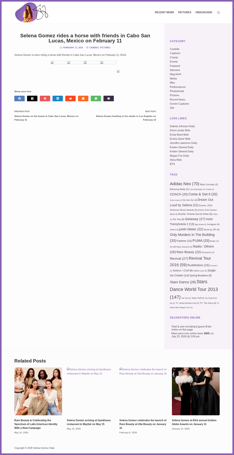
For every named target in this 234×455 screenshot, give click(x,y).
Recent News (164, 12)
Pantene (184, 240)
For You (178, 219)
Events (174, 61)
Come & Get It (202, 194)
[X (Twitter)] (32, 98)
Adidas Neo (184, 183)
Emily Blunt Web (179, 134)
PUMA (200, 241)
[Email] (108, 98)
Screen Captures (179, 103)
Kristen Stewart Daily (182, 147)
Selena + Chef (183, 270)
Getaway (195, 219)
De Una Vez (190, 200)
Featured (175, 66)
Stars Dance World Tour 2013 (194, 289)
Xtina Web (176, 160)
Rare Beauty (189, 252)
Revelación (208, 252)
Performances (178, 87)
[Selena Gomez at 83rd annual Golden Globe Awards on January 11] (196, 391)
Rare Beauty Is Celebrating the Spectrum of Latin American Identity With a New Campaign (35, 424)
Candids (94, 47)
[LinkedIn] (58, 98)
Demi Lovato (176, 200)
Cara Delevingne (197, 189)
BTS (172, 164)
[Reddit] (70, 98)
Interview (175, 70)
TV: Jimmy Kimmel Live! (187, 303)
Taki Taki (186, 298)
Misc (172, 82)
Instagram (213, 224)
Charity (174, 57)
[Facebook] (19, 98)
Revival (179, 258)
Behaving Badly (179, 189)
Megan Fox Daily (179, 155)
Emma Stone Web (180, 138)
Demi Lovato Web (180, 130)
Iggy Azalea (200, 224)
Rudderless (198, 265)
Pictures (184, 12)
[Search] (218, 12)
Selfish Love (200, 271)
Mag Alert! (175, 74)
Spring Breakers (201, 275)
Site (172, 108)
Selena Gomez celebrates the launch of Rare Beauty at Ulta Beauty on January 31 (142, 424)
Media (173, 78)
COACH (179, 194)
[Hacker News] (83, 98)
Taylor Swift (197, 298)
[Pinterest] (45, 98)
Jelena (174, 230)
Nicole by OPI (212, 229)
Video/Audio (203, 12)
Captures (175, 53)
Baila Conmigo (209, 184)
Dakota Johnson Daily (182, 126)
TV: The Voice (208, 303)
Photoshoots (177, 91)
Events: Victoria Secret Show (195, 214)
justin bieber (191, 229)
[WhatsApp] (96, 98)
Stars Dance (183, 282)
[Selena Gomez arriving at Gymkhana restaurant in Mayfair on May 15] (91, 391)
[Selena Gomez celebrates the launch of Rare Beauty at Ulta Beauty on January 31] (143, 391)
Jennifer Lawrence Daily (183, 143)
